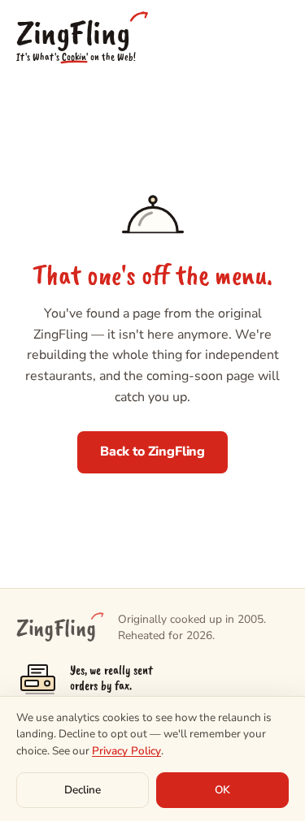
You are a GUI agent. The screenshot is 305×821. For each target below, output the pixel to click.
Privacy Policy (126, 750)
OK (222, 789)
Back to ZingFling (152, 451)
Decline (82, 789)
